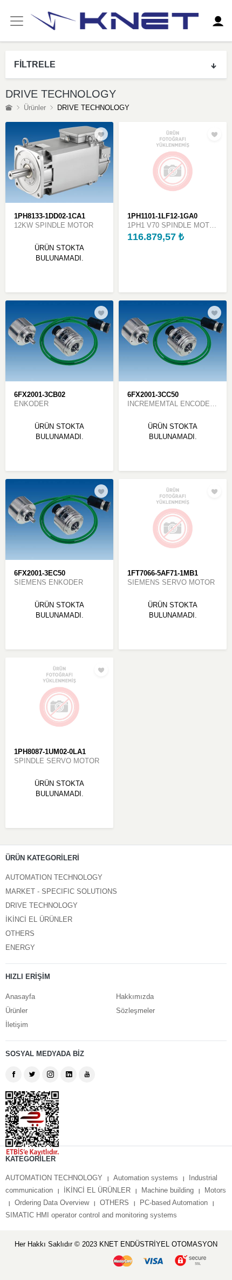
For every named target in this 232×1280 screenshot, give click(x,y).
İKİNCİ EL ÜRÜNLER (38, 919)
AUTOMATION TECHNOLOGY (54, 877)
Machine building (167, 1190)
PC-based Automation (174, 1203)
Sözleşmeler (135, 1011)
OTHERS (20, 933)
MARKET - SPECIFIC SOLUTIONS (61, 891)
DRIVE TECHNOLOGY (41, 905)
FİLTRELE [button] (35, 64)
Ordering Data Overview (52, 1203)
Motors (215, 1190)
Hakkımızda (135, 996)
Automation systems (145, 1178)
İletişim (16, 1025)
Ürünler (35, 108)
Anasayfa (20, 996)
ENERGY (20, 947)
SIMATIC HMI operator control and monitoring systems (91, 1215)
